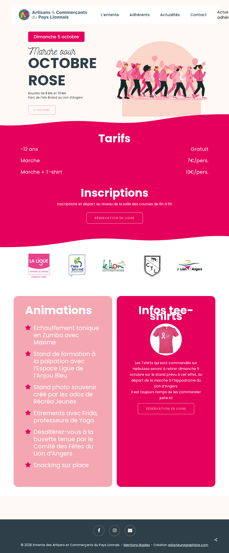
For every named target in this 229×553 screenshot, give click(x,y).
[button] (42, 110)
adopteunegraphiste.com (188, 545)
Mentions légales (137, 545)
